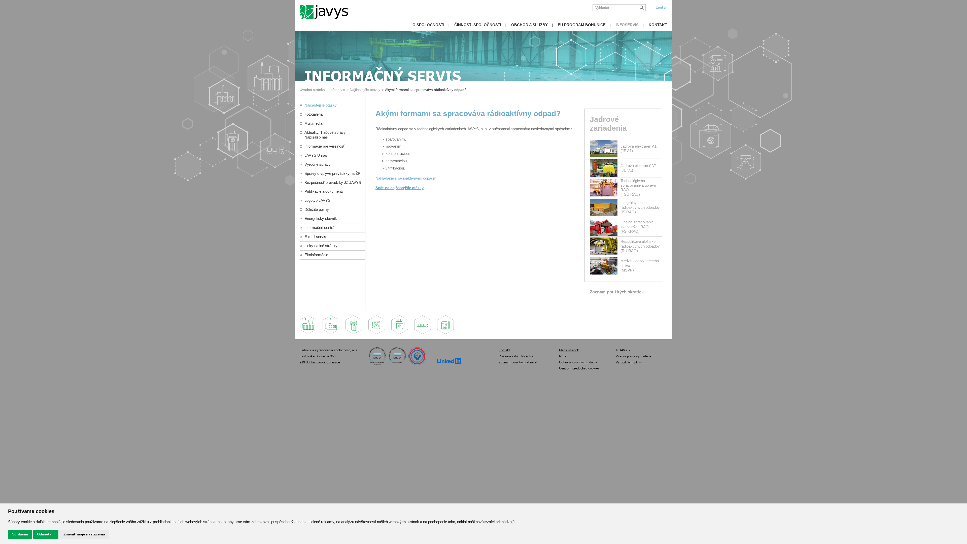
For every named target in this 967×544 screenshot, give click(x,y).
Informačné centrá (319, 227)
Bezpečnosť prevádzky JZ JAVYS (332, 182)
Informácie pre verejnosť (324, 146)
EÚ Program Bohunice (582, 25)
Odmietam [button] (45, 534)
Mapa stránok (569, 350)
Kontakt (658, 25)
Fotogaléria (313, 114)
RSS (562, 356)
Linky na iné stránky (320, 246)
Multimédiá (313, 123)
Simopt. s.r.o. (636, 362)
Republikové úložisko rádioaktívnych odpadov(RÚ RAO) (640, 246)
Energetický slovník (320, 218)
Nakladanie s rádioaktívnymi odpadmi (406, 178)
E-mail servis (315, 236)
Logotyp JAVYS (317, 200)
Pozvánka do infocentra (516, 356)
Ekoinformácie (316, 255)
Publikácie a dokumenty (324, 191)
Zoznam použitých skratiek (617, 292)
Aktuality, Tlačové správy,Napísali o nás (325, 134)
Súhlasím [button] (20, 534)
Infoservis (627, 25)
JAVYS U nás (315, 155)
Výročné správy (317, 164)
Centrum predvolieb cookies (579, 368)
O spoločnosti (428, 25)
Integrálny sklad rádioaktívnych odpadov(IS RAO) (640, 207)
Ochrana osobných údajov (578, 362)
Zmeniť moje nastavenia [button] (84, 534)
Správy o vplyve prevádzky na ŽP (332, 173)
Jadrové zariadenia (608, 123)
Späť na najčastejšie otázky (399, 188)
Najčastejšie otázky (365, 90)
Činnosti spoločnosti (477, 25)
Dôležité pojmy (316, 209)
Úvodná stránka (312, 90)
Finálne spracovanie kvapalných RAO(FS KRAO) (636, 226)
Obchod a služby (529, 25)
